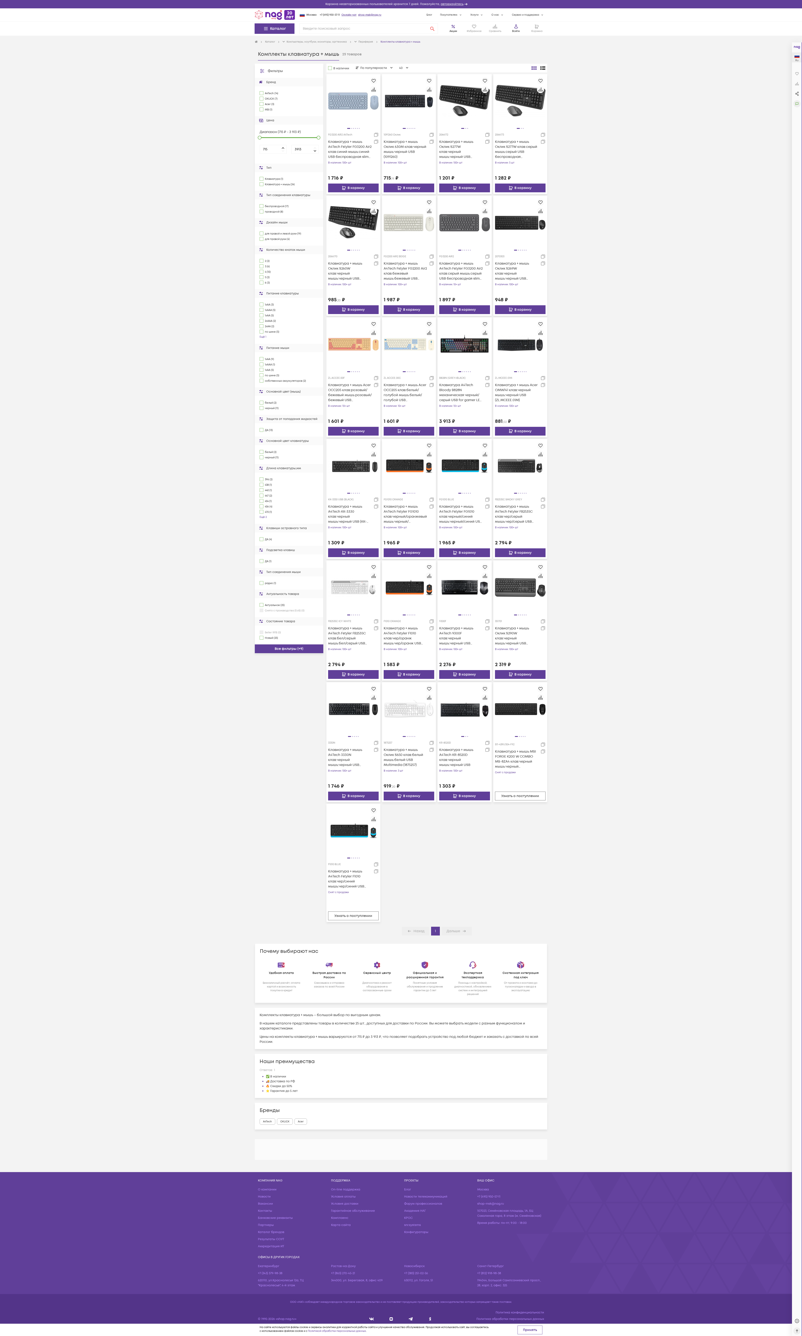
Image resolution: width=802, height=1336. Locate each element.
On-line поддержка (345, 1189)
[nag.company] (371, 1319)
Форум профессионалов (423, 1204)
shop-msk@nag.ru (369, 15)
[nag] (430, 1319)
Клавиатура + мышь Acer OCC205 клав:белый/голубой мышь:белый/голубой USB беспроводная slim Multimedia (405, 393)
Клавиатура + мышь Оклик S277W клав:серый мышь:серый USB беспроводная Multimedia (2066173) (516, 149)
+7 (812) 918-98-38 (489, 1273)
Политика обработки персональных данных (510, 1319)
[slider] (259, 137)
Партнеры (266, 1225)
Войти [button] (516, 31)
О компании (267, 1189)
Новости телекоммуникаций (425, 1197)
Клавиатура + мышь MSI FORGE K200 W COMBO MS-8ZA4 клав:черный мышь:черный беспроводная (515, 759)
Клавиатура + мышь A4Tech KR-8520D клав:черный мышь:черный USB (456, 757)
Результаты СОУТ (271, 1239)
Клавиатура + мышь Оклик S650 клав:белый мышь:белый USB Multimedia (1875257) (403, 757)
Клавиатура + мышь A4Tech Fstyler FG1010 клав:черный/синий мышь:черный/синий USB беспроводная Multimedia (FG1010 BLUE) (460, 514)
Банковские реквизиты (275, 1218)
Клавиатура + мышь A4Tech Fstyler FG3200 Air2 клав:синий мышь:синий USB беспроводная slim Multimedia (350, 149)
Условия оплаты (343, 1197)
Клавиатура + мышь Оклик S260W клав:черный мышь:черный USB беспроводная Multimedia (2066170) (345, 271)
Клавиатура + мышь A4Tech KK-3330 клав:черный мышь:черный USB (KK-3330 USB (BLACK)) (347, 514)
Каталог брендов (271, 1232)
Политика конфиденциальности (520, 1312)
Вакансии (265, 1204)
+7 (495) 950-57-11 (330, 15)
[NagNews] (410, 1319)
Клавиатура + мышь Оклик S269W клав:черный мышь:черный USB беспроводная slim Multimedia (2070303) (512, 271)
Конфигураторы (416, 1232)
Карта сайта (341, 1225)
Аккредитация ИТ (271, 1246)
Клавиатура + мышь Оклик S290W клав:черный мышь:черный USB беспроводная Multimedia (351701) (512, 636)
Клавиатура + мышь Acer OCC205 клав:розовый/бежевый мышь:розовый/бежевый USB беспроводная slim (350, 393)
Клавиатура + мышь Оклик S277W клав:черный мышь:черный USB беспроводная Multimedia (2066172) (456, 149)
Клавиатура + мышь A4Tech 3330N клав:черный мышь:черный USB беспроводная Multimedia (345, 757)
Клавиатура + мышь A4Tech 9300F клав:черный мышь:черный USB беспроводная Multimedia (456, 636)
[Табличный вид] (542, 68)
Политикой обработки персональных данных (337, 1331)
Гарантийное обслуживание (353, 1211)
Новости (264, 1197)
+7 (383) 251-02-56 (416, 1273)
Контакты (265, 1211)
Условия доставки (344, 1204)
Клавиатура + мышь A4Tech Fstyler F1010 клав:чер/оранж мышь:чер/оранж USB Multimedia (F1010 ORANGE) (402, 636)
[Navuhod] (391, 1319)
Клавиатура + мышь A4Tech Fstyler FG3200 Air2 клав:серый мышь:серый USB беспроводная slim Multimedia (461, 271)
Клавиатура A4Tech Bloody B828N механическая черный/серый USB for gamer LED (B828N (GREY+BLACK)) (460, 393)
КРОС (408, 1218)
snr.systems (412, 1225)
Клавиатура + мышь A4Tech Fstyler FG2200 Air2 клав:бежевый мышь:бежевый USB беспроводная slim (405, 271)
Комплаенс (339, 1218)
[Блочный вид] (534, 68)
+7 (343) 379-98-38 (270, 1273)
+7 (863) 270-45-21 (343, 1273)
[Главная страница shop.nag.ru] (275, 15)
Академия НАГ (415, 1211)
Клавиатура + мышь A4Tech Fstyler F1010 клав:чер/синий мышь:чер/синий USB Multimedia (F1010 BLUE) (347, 879)
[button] (401, 4)
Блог (429, 15)
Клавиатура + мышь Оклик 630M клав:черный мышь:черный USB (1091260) (405, 149)
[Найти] (432, 28)
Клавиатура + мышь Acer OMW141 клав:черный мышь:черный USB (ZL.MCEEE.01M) (516, 392)
